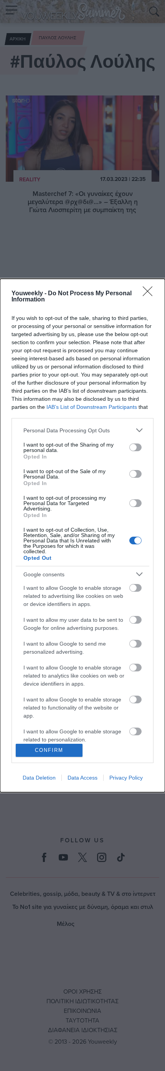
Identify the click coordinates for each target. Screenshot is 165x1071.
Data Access (82, 778)
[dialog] (82, 535)
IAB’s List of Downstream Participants (91, 407)
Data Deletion (39, 778)
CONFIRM (49, 750)
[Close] (150, 293)
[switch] (135, 447)
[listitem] (82, 430)
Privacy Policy (126, 778)
